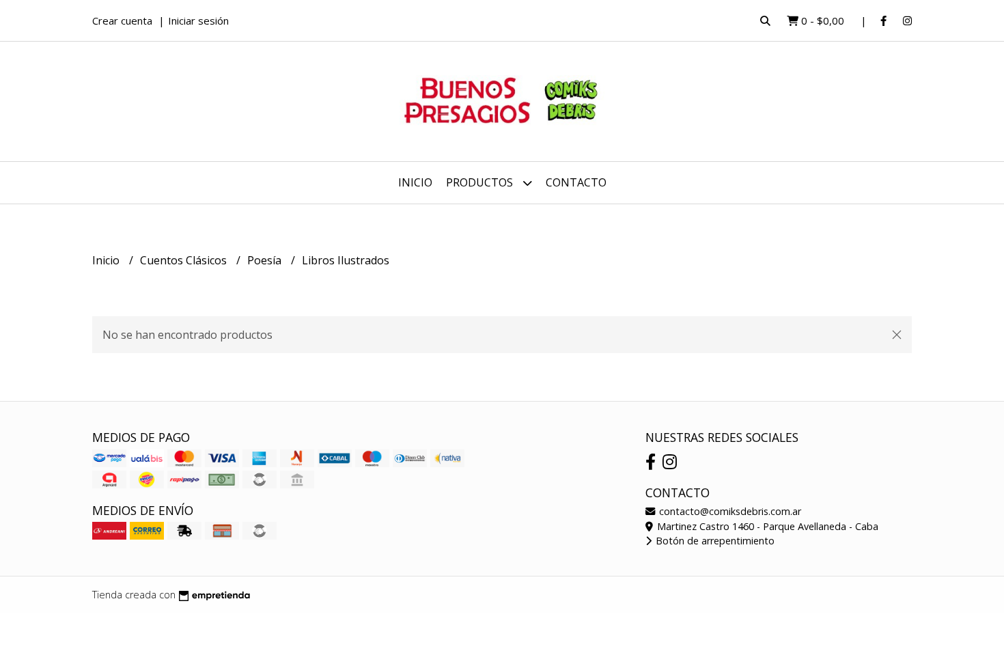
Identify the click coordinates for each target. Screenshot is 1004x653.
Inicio (415, 182)
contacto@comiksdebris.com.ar (728, 511)
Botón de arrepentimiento (714, 540)
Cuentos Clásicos (184, 260)
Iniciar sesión (198, 20)
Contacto (576, 182)
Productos (481, 182)
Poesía (265, 260)
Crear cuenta (122, 20)
